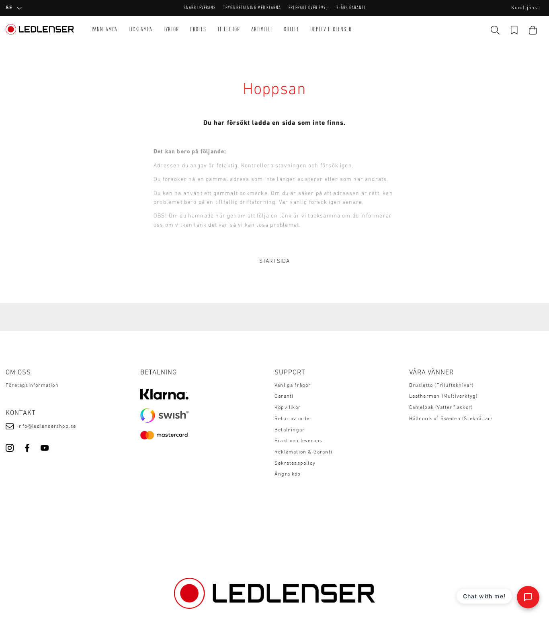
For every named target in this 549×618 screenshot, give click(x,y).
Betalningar (289, 430)
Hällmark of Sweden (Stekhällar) (450, 419)
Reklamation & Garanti (303, 452)
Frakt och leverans (298, 441)
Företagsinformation (32, 385)
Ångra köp (287, 474)
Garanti (283, 396)
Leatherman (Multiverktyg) (443, 396)
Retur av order (293, 419)
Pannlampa (104, 30)
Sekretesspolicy (294, 463)
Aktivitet (261, 30)
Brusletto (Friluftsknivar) (441, 385)
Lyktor (171, 30)
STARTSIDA (274, 261)
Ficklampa (140, 30)
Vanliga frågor (292, 385)
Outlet (291, 30)
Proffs (198, 30)
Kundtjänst (525, 8)
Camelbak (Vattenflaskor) (441, 407)
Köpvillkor (287, 407)
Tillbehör (228, 30)
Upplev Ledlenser (331, 30)
